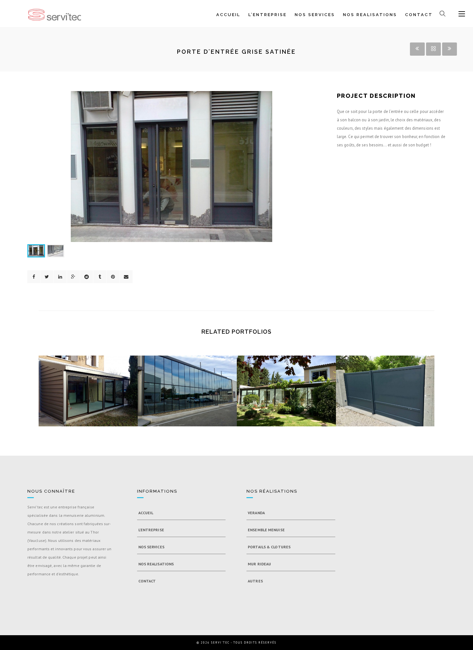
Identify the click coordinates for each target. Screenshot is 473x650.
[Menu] (462, 14)
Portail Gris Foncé (385, 391)
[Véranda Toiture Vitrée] (274, 371)
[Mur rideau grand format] (175, 371)
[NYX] (171, 166)
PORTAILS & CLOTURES (269, 546)
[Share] (33, 276)
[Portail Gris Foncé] (374, 371)
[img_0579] (199, 371)
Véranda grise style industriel (88, 391)
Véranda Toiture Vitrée (286, 391)
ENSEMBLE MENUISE (266, 529)
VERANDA (256, 512)
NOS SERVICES (315, 14)
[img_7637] (397, 371)
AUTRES (255, 581)
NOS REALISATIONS (370, 14)
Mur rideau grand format (187, 391)
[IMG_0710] (99, 371)
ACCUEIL (228, 14)
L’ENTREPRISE (267, 14)
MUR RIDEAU (259, 564)
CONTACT (419, 14)
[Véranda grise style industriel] (76, 371)
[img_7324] (298, 371)
